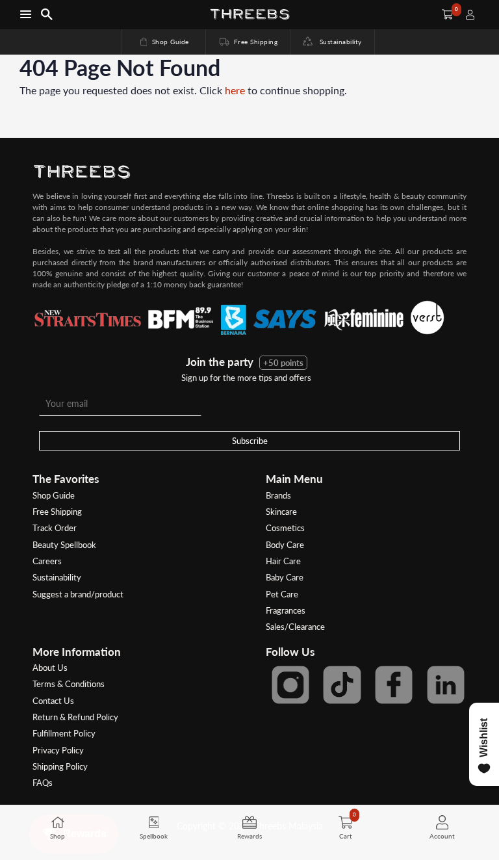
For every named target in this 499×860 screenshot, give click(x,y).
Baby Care (284, 577)
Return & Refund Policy (75, 717)
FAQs (42, 782)
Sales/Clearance (295, 626)
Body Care (285, 545)
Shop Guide (163, 42)
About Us (50, 667)
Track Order (54, 528)
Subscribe (250, 441)
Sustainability (337, 42)
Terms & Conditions (68, 684)
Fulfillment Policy (64, 733)
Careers (47, 561)
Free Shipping (247, 42)
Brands (278, 495)
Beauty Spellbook (64, 545)
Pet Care (282, 594)
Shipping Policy (60, 766)
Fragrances (285, 610)
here (235, 90)
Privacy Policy (58, 750)
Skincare (281, 511)
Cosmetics (285, 528)
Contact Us (53, 701)
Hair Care (283, 561)
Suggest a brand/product (77, 594)
